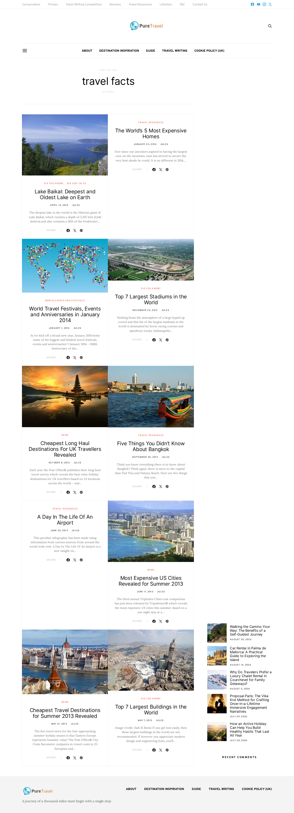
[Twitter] (270, 4)
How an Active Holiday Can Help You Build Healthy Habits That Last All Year (249, 729)
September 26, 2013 (145, 457)
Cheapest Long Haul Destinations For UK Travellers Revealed (65, 449)
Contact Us (200, 4)
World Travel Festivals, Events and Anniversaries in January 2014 (65, 314)
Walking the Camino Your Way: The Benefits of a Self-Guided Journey (250, 630)
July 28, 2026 (238, 740)
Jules (76, 205)
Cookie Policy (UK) (209, 51)
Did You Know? (53, 183)
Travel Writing (174, 51)
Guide (150, 51)
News (65, 435)
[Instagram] (264, 4)
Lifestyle (166, 4)
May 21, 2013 (59, 724)
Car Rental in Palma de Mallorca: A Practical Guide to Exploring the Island (248, 654)
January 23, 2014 (145, 144)
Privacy (53, 4)
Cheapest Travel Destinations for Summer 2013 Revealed (65, 713)
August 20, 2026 (241, 639)
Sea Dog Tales (76, 183)
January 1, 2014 (59, 328)
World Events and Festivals (65, 300)
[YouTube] (258, 4)
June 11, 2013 (145, 591)
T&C (182, 4)
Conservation (31, 4)
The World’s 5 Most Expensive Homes (151, 133)
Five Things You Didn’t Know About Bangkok (151, 446)
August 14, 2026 (240, 665)
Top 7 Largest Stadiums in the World (151, 299)
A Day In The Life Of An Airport (65, 520)
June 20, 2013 (59, 530)
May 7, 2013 (145, 720)
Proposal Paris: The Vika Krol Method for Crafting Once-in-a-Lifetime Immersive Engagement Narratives (249, 704)
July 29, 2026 (238, 716)
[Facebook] (252, 4)
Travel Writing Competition (84, 4)
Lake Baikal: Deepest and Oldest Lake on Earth (65, 194)
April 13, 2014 (59, 205)
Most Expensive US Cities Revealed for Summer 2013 (151, 581)
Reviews (115, 4)
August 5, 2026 (240, 688)
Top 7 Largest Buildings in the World (151, 710)
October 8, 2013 (59, 462)
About (87, 51)
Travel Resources (140, 4)
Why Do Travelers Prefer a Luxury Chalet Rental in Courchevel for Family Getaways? (251, 678)
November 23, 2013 (145, 310)
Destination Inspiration (119, 51)
